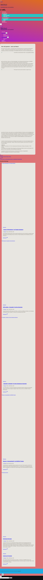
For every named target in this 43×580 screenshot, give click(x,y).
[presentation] (18, 194)
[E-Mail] (5, 10)
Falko (5, 231)
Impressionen (5, 38)
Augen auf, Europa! (7, 555)
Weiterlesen (5, 314)
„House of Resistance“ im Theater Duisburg (13, 229)
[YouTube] (3, 10)
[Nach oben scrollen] (1, 575)
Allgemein (4, 227)
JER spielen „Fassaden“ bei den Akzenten (12, 307)
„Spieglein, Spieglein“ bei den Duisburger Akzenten (15, 383)
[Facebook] (4, 10)
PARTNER (3, 21)
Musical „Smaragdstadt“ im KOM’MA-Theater (13, 461)
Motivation (5, 14)
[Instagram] (1, 10)
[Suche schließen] (1, 576)
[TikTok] (0, 10)
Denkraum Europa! (7, 538)
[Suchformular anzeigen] (1, 24)
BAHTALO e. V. (4, 22)
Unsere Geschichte (6, 15)
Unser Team (5, 16)
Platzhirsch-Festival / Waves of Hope (5, 156)
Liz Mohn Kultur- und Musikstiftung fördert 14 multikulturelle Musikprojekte (11, 159)
